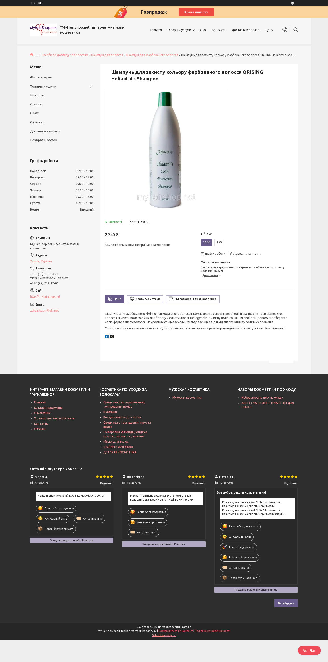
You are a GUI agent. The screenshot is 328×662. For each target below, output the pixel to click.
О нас (203, 30)
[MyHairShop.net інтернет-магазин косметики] (43, 30)
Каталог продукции (48, 407)
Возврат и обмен (43, 140)
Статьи (36, 104)
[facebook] (107, 337)
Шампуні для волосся (107, 55)
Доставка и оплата (245, 30)
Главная (156, 30)
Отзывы (36, 122)
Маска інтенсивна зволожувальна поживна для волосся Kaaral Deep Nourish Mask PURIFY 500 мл (161, 497)
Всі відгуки (286, 603)
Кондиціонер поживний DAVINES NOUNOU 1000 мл (71, 495)
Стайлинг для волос (118, 447)
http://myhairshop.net (45, 296)
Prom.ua (186, 626)
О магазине (42, 413)
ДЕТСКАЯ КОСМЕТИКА (119, 452)
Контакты (219, 30)
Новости (37, 95)
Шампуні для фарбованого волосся (152, 55)
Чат (313, 650)
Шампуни (110, 412)
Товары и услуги (179, 30)
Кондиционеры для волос (122, 417)
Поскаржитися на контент (175, 630)
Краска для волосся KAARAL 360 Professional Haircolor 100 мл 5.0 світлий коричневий (251, 504)
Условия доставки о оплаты (54, 418)
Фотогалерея (41, 77)
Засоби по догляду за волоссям (65, 55)
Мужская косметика (187, 397)
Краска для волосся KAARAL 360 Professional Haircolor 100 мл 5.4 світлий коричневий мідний (253, 512)
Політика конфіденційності (212, 630)
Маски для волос (116, 441)
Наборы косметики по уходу (262, 397)
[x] (112, 337)
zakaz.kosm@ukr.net (44, 310)
